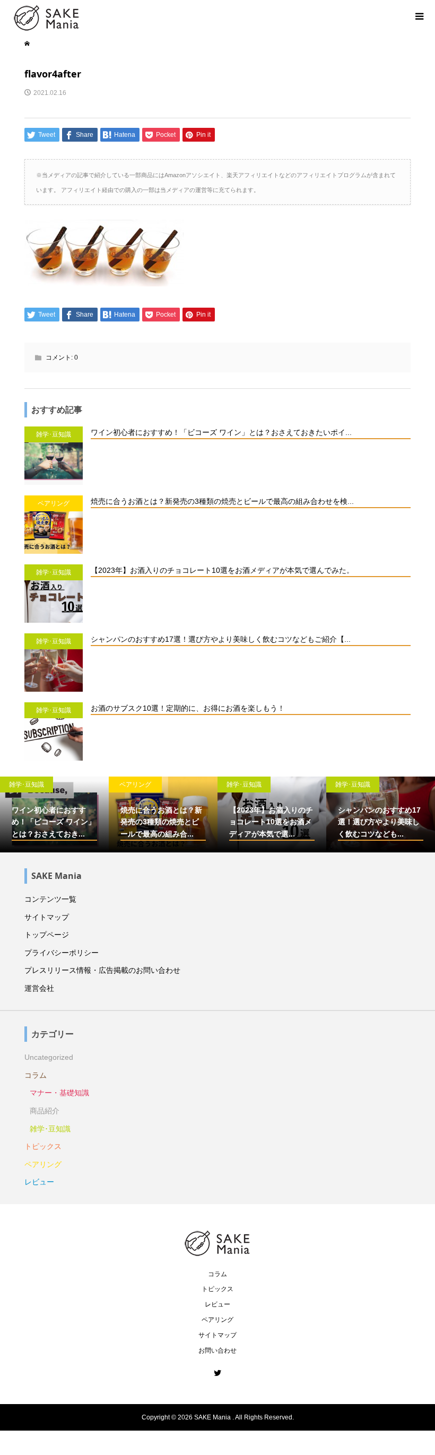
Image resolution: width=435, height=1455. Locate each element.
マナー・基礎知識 (59, 1092)
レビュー (39, 1182)
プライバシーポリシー (61, 952)
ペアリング (43, 1164)
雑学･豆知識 (50, 1129)
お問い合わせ (217, 1350)
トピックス (43, 1146)
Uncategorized (48, 1057)
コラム (35, 1075)
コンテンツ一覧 (50, 899)
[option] (126, 815)
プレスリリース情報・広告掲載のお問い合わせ (102, 970)
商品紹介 (44, 1111)
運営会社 (39, 988)
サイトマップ (46, 917)
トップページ (46, 934)
